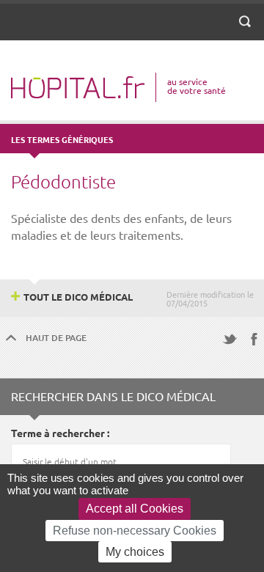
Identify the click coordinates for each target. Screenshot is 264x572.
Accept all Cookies (134, 508)
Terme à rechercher (58, 432)
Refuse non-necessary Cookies (134, 530)
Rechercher (248, 30)
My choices (135, 552)
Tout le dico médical (78, 296)
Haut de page (56, 337)
